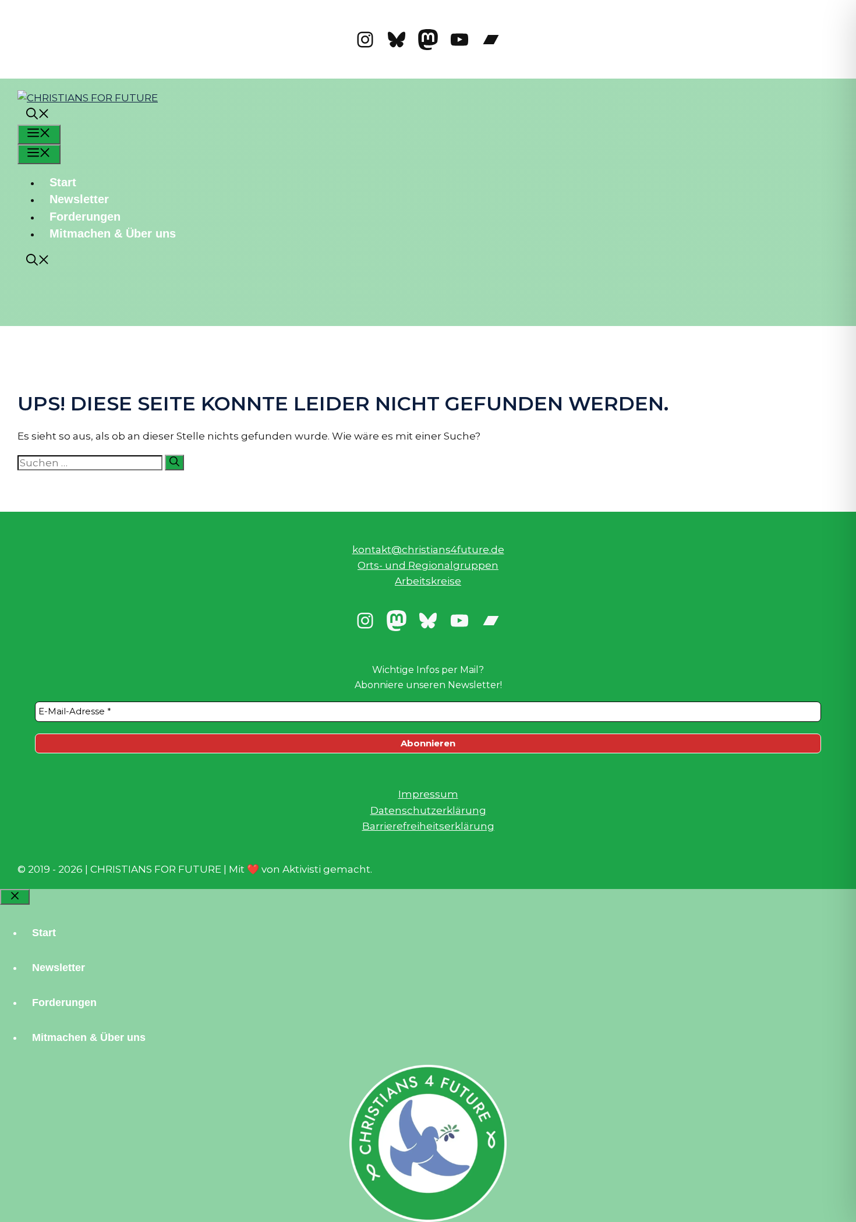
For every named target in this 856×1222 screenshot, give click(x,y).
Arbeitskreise (428, 581)
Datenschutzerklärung (428, 810)
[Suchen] (174, 462)
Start (62, 182)
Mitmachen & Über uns (112, 233)
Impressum (428, 794)
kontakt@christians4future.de (428, 549)
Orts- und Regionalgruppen (428, 565)
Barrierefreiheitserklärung (428, 826)
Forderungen (85, 216)
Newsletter (79, 199)
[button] (37, 115)
